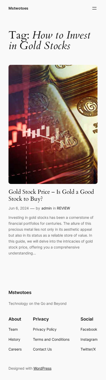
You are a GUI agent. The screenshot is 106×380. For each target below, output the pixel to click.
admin (46, 208)
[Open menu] (94, 8)
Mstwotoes (18, 8)
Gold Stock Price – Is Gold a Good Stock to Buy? (51, 195)
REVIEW (63, 208)
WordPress (42, 368)
